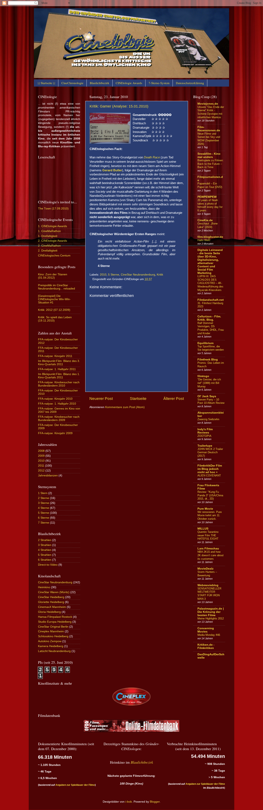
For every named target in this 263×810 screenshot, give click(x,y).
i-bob (128, 801)
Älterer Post (173, 398)
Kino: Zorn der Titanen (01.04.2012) (52, 276)
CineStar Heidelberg (51, 597)
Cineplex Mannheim (51, 631)
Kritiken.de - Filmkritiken (206, 646)
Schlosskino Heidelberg (53, 636)
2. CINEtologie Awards (52, 240)
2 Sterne (43, 498)
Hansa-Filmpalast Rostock (55, 616)
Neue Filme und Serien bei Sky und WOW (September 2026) (208, 138)
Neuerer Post (101, 398)
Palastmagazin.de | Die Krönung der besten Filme (210, 612)
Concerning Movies (205, 630)
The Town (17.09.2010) (53, 208)
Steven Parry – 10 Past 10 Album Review (210, 401)
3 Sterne (43, 503)
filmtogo (203, 376)
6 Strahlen (44, 559)
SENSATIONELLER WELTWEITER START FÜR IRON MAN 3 (209, 593)
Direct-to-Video (48, 564)
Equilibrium (205, 343)
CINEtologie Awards (129, 83)
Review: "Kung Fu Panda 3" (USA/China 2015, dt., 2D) (210, 495)
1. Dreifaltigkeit (47, 236)
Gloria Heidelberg (49, 611)
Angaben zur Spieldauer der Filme (75, 785)
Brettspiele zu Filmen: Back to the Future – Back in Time (210, 164)
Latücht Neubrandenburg (54, 651)
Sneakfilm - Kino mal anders (208, 155)
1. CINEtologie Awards (52, 226)
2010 (103, 274)
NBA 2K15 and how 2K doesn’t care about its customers (210, 555)
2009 (41, 455)
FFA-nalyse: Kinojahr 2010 (55, 398)
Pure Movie (205, 508)
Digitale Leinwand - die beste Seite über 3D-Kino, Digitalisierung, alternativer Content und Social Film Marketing (210, 261)
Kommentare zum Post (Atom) (125, 407)
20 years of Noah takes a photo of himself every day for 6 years (210, 205)
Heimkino (44, 587)
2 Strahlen (44, 540)
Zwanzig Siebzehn (208, 419)
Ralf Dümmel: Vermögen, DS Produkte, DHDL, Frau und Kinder (210, 328)
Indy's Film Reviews (205, 431)
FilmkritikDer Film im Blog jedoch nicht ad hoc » (209, 469)
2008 (41, 450)
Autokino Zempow (49, 641)
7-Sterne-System (159, 83)
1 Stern (42, 493)
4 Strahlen (44, 549)
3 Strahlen (44, 545)
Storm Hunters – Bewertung (207, 573)
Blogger (155, 801)
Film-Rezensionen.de (208, 129)
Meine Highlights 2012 (210, 618)
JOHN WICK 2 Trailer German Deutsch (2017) (210, 452)
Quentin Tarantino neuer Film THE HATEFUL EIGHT (207, 535)
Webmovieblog (207, 585)
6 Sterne (43, 517)
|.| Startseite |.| (46, 83)
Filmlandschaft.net (210, 299)
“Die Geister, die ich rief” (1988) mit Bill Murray (209, 383)
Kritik (160, 274)
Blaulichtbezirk (99, 83)
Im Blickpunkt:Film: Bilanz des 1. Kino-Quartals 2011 (59, 376)
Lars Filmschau (208, 548)
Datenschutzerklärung (190, 83)
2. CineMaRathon (49, 245)
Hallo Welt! (203, 240)
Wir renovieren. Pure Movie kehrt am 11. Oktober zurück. (209, 515)
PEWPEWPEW (207, 196)
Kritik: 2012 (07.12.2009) (54, 309)
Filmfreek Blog (207, 359)
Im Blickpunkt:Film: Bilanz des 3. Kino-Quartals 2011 (59, 362)
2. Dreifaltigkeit (47, 250)
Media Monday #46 (208, 634)
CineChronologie (72, 83)
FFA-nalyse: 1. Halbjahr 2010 (57, 403)
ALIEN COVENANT (209, 475)
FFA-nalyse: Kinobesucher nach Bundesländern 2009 (59, 418)
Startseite (138, 398)
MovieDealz (205, 568)
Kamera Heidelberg (50, 646)
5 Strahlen (44, 554)
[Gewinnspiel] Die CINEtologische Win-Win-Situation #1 (54, 299)
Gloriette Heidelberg (51, 602)
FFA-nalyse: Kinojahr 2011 (55, 356)
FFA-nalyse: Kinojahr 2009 (55, 433)
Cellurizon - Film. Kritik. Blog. (209, 318)
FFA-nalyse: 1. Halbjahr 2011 (57, 369)
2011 (41, 465)
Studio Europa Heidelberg (55, 621)
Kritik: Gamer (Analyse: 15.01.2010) (119, 106)
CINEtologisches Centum (54, 255)
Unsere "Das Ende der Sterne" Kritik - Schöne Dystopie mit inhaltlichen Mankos (210, 112)
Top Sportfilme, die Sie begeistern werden (210, 348)
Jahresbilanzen (48, 475)
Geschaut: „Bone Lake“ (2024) (207, 225)
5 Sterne (113, 274)
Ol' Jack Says (206, 396)
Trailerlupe (204, 445)
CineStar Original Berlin (53, 626)
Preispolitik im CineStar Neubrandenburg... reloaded (56, 287)
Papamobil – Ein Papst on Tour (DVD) (209, 185)
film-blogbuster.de (210, 236)
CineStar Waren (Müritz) (53, 592)
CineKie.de (205, 220)
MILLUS (202, 528)
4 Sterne (43, 507)
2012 (41, 470)
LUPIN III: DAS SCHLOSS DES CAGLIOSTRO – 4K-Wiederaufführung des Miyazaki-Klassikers (210, 283)
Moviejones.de (207, 103)
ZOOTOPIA (204, 435)
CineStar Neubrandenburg (138, 274)
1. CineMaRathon (49, 231)
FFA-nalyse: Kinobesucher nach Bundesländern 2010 (59, 384)
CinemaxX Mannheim (52, 607)
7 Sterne (43, 522)
